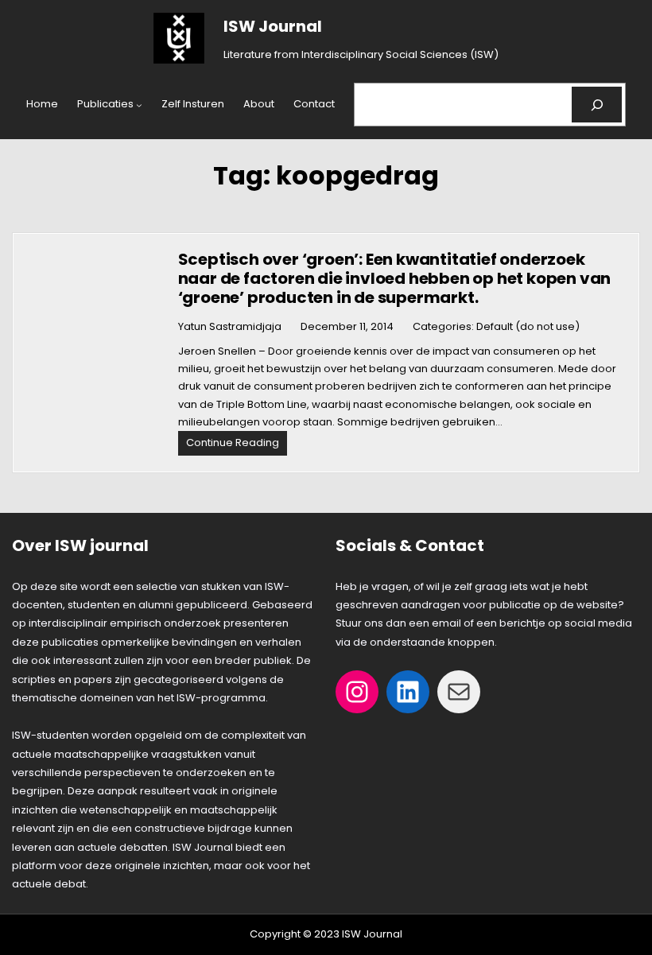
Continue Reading (236, 445)
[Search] (597, 104)
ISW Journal (272, 26)
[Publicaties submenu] (139, 105)
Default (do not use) (528, 326)
